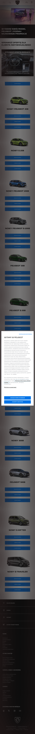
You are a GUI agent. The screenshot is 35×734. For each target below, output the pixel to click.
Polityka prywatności (10, 387)
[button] (17, 398)
